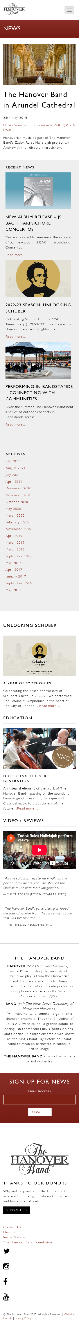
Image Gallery (14, 1237)
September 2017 (18, 556)
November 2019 (18, 529)
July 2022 (12, 461)
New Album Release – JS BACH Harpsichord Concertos (33, 223)
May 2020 (13, 509)
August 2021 (15, 468)
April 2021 (13, 482)
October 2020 (16, 502)
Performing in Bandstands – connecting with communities (39, 393)
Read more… (16, 255)
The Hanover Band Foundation (27, 1242)
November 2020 (18, 495)
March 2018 (15, 549)
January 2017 (15, 576)
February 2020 (17, 522)
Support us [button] (16, 1210)
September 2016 (18, 583)
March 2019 (15, 543)
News (12, 29)
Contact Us (12, 1227)
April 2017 (13, 570)
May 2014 (13, 590)
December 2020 (18, 488)
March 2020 (15, 515)
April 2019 (13, 536)
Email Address (39, 1091)
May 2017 (13, 563)
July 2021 (12, 475)
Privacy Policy (23, 1318)
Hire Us (9, 1232)
